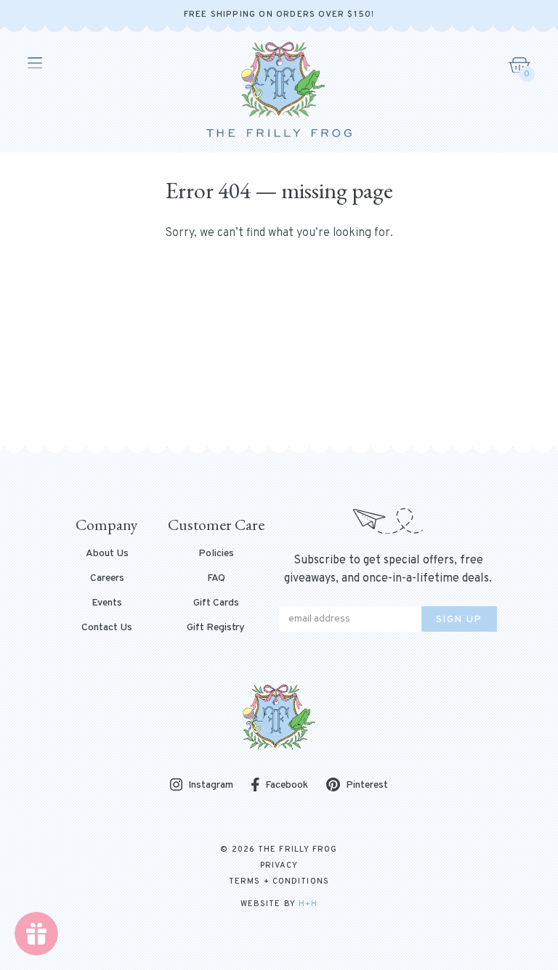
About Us (107, 554)
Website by (279, 904)
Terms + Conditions (279, 881)
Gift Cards (216, 603)
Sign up (459, 620)
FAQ (216, 579)
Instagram (210, 786)
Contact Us (106, 628)
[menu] (34, 63)
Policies (216, 554)
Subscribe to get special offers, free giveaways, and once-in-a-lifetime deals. (388, 569)
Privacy (279, 865)
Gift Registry (216, 628)
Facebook (286, 785)
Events (107, 603)
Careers (107, 579)
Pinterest (367, 785)
